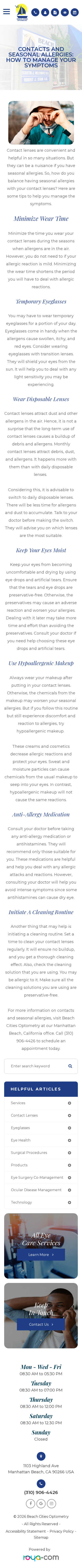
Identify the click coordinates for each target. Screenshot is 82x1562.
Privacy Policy (62, 1531)
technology (21, 1202)
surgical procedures (29, 1153)
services (18, 1103)
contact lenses (24, 1115)
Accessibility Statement (26, 1531)
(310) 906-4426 (41, 1492)
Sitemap (41, 1537)
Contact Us (39, 1324)
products (19, 1165)
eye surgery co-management (37, 1177)
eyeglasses (20, 1128)
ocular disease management (36, 1190)
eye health (20, 1140)
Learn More (38, 1254)
